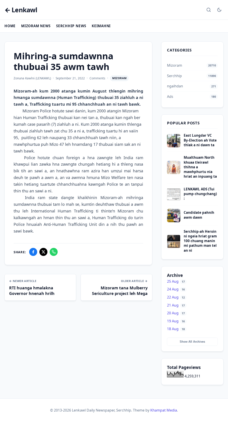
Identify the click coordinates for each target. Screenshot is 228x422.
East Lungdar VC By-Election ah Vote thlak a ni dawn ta (200, 140)
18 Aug (176, 328)
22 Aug (176, 297)
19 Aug (176, 321)
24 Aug (176, 289)
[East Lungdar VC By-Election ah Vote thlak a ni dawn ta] (173, 146)
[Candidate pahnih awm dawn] (173, 220)
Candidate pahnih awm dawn (199, 214)
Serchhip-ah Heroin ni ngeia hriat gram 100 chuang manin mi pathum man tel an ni (200, 241)
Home (10, 26)
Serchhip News (71, 26)
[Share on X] (43, 252)
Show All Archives (192, 341)
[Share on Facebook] (33, 252)
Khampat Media (163, 410)
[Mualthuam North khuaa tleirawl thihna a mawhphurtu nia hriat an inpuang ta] (173, 172)
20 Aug (176, 313)
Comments (97, 78)
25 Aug (176, 281)
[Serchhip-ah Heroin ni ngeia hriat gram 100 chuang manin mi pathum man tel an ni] (173, 246)
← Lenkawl (20, 10)
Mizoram (119, 78)
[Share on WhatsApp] (54, 252)
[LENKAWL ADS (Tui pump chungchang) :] (173, 199)
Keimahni (101, 26)
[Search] (208, 10)
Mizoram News (36, 26)
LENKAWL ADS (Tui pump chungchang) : (200, 194)
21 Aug (176, 305)
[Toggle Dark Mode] (219, 10)
